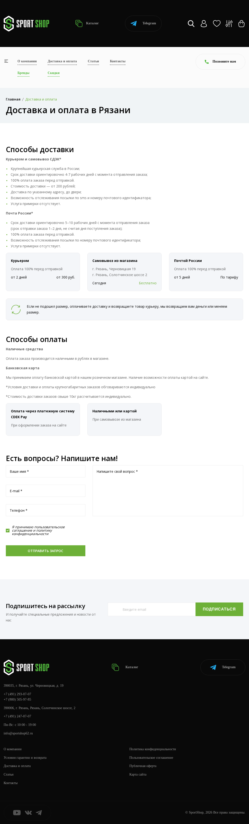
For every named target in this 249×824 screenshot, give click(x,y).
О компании (27, 61)
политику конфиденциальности (32, 532)
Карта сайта (137, 774)
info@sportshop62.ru (18, 733)
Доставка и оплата (62, 61)
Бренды (23, 73)
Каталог (92, 23)
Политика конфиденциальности (152, 749)
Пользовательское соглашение (151, 757)
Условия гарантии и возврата (25, 757)
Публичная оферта (142, 766)
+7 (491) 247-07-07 (17, 716)
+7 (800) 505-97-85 (17, 699)
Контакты (117, 61)
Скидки (54, 73)
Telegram (149, 23)
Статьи (93, 61)
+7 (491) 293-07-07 (17, 694)
